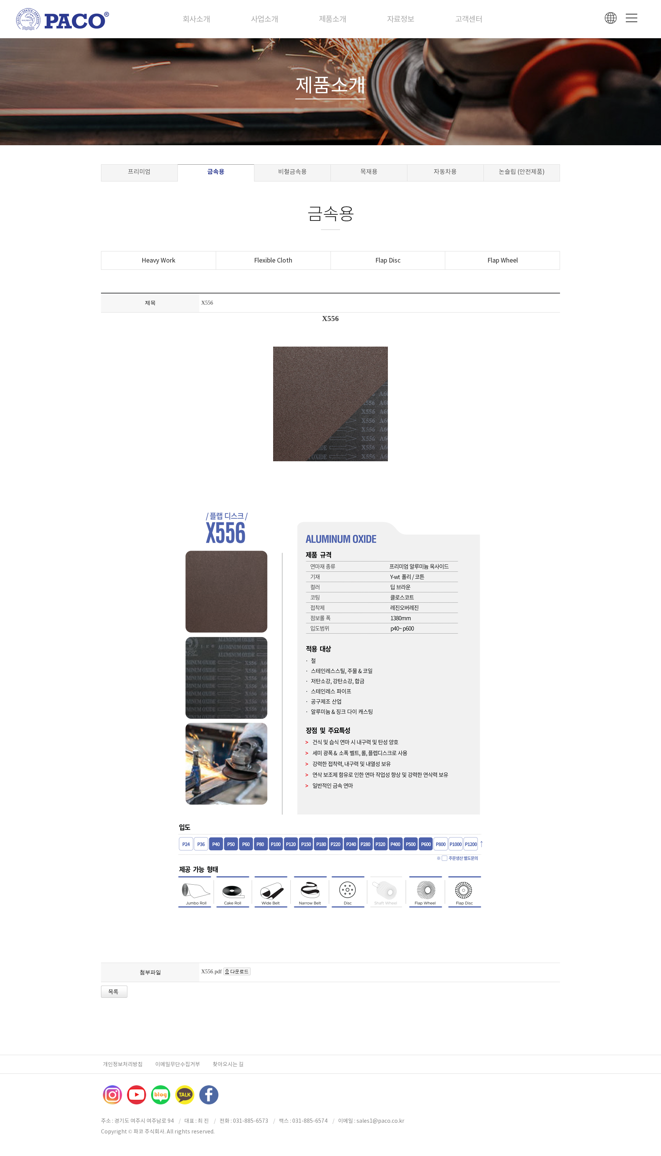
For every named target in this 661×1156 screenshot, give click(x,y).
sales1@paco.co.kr (380, 1120)
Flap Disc (388, 260)
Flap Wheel (502, 260)
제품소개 (332, 19)
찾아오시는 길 (228, 1064)
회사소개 (196, 19)
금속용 (216, 172)
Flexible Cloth (273, 260)
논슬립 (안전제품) (522, 171)
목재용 (369, 171)
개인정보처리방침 (123, 1064)
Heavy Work (158, 260)
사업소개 (264, 19)
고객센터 (468, 19)
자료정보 (400, 19)
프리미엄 (139, 171)
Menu (631, 18)
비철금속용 (292, 171)
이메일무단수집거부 (177, 1064)
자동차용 (445, 171)
